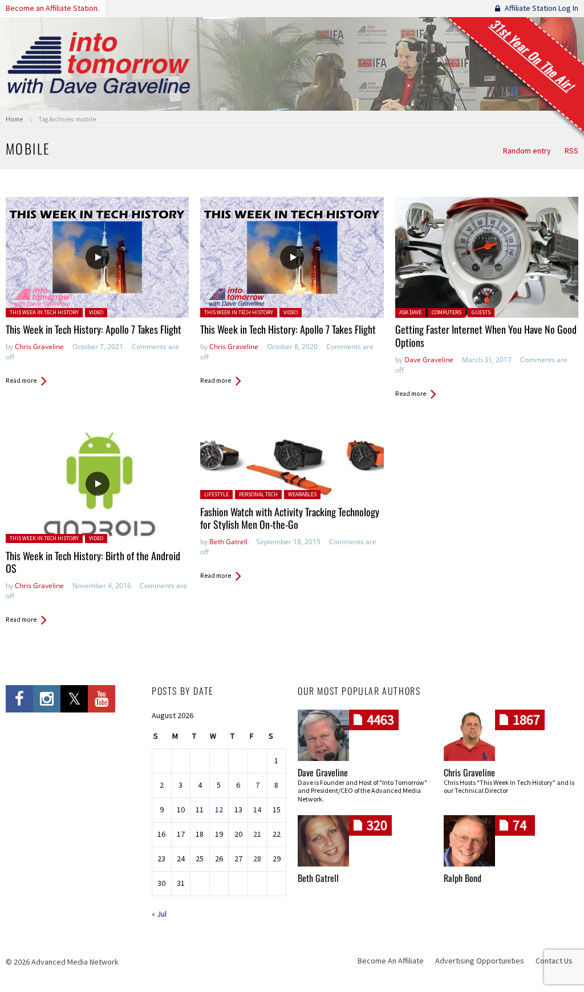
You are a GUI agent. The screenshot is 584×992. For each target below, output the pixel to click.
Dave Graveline (428, 360)
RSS (571, 150)
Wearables (302, 494)
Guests (481, 312)
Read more (21, 380)
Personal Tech (258, 494)
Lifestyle (216, 494)
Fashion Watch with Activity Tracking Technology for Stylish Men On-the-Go (289, 518)
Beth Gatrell (228, 541)
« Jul (159, 914)
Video (96, 312)
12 (219, 809)
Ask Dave (410, 312)
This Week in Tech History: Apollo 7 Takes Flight (93, 329)
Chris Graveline (39, 346)
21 (257, 834)
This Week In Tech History (44, 312)
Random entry (527, 150)
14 (257, 809)
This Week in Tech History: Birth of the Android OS (93, 562)
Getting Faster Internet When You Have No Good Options (486, 336)
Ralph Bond (462, 878)
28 (257, 858)
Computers (446, 312)
